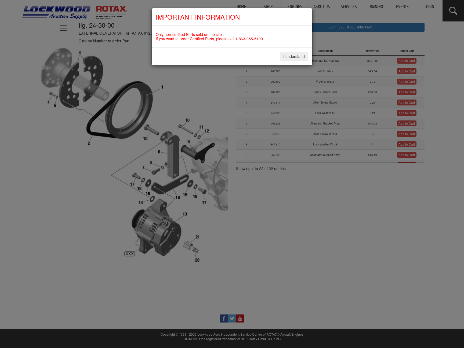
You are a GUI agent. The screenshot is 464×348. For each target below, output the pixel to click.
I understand (294, 56)
